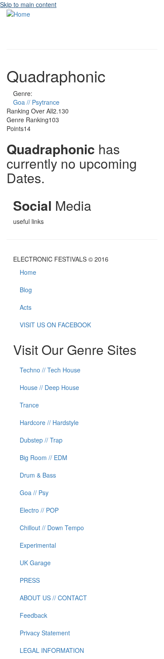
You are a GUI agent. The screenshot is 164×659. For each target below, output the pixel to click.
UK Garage (35, 562)
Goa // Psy (34, 492)
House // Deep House (49, 387)
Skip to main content (28, 4)
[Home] (18, 13)
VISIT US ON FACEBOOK (55, 324)
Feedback (33, 615)
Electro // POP (39, 510)
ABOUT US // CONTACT (53, 597)
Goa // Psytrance (36, 102)
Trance (29, 404)
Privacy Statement (45, 632)
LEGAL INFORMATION (52, 650)
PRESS (30, 580)
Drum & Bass (38, 475)
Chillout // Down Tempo (52, 527)
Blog (26, 289)
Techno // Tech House (50, 369)
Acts (25, 307)
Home (28, 272)
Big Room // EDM (43, 457)
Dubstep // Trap (41, 440)
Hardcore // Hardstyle (49, 422)
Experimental (38, 545)
